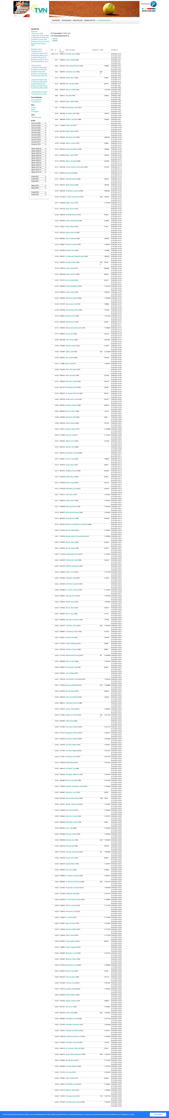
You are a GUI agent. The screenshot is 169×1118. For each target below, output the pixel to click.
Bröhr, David (69, 173)
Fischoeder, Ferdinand (73, 887)
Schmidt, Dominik (71, 179)
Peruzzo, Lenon (71, 983)
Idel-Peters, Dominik (72, 584)
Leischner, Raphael (72, 750)
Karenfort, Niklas (71, 929)
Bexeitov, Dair (70, 840)
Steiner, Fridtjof (70, 89)
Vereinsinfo (56, 20)
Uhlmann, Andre (71, 345)
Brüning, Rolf (70, 846)
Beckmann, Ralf (71, 417)
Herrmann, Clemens (72, 727)
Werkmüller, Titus (71, 488)
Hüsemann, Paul (71, 911)
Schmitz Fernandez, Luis (73, 1036)
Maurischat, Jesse (71, 965)
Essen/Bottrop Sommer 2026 (38, 44)
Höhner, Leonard (71, 905)
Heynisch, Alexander (72, 619)
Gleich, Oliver (70, 77)
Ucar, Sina (69, 1072)
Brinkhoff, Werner (71, 214)
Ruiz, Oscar (69, 1006)
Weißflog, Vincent (71, 471)
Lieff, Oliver (69, 494)
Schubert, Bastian (71, 405)
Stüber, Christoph (71, 161)
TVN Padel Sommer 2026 (39, 94)
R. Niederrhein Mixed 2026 (39, 82)
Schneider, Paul (71, 137)
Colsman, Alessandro (72, 852)
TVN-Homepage (36, 117)
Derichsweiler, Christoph (73, 679)
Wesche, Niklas (70, 530)
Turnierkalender (36, 102)
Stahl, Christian (70, 375)
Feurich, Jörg (70, 459)
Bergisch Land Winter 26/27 (39, 59)
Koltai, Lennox (70, 935)
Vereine (33, 107)
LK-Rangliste (35, 111)
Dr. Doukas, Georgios (72, 875)
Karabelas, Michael (72, 739)
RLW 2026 (34, 31)
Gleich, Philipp (70, 60)
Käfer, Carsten (70, 661)
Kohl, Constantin (71, 238)
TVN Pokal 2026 (36, 65)
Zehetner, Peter (71, 262)
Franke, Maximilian (72, 286)
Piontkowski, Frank (71, 560)
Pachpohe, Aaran (71, 625)
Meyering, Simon (71, 506)
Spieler (33, 109)
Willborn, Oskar (70, 1090)
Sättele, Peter (70, 203)
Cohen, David (70, 268)
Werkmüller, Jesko (71, 1084)
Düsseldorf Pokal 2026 (38, 71)
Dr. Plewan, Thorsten (72, 393)
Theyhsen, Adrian (71, 244)
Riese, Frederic (70, 411)
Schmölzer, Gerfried (72, 1042)
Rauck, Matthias (71, 995)
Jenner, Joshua (70, 709)
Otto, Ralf (68, 95)
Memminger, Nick (71, 387)
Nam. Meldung (78, 20)
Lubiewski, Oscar (71, 756)
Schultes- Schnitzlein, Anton (74, 786)
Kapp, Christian (70, 923)
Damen (55, 40)
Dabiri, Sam (69, 125)
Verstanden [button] (158, 1114)
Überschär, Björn (71, 369)
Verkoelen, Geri (71, 72)
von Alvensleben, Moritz (73, 1102)
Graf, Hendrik (70, 280)
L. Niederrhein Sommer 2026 (40, 35)
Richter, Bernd (70, 476)
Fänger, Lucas (70, 441)
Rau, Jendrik (70, 357)
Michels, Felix (70, 250)
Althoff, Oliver (70, 602)
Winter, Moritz (70, 185)
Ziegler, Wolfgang (71, 643)
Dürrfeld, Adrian (71, 54)
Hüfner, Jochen (70, 143)
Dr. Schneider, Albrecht (73, 1048)
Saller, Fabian (70, 226)
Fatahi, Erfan (70, 721)
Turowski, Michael (71, 1066)
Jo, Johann (69, 917)
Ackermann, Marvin (72, 703)
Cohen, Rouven (70, 423)
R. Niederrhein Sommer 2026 (40, 37)
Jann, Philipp (70, 673)
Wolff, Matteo (70, 762)
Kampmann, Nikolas (72, 733)
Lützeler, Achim (71, 429)
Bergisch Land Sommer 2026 (40, 41)
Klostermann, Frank (72, 399)
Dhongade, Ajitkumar (72, 774)
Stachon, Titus (70, 447)
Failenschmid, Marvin (72, 66)
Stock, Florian (70, 209)
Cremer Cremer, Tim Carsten (75, 167)
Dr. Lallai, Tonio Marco (73, 197)
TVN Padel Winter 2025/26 (39, 92)
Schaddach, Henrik (72, 1018)
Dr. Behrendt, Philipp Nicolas (75, 256)
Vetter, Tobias (70, 1078)
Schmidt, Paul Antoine (72, 1030)
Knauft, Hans (70, 637)
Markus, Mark (70, 500)
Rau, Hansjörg (70, 83)
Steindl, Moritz (70, 1060)
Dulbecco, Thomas (71, 715)
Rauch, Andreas (71, 274)
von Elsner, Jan (70, 768)
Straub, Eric (69, 334)
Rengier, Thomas (71, 1001)
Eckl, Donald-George (72, 798)
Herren (55, 39)
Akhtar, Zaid (69, 351)
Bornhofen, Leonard (72, 453)
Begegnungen (66, 20)
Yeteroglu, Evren (71, 1096)
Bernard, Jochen (71, 834)
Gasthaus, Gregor (71, 649)
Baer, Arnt (69, 363)
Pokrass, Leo (70, 435)
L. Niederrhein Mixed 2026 (39, 80)
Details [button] (138, 1114)
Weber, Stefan (70, 101)
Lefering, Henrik (71, 596)
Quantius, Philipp (71, 989)
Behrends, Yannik (71, 381)
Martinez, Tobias (71, 959)
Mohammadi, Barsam (72, 655)
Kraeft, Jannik (70, 292)
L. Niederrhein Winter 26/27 (39, 53)
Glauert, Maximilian (72, 220)
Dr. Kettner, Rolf (70, 113)
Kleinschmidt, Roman (72, 512)
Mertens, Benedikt (71, 780)
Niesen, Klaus (70, 607)
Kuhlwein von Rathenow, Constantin (77, 524)
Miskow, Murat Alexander (73, 328)
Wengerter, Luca (71, 792)
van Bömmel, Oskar (72, 631)
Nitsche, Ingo (70, 971)
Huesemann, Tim (71, 304)
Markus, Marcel (71, 232)
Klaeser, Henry (70, 542)
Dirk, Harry (69, 870)
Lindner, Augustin (71, 947)
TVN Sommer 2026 (37, 33)
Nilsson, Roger (70, 548)
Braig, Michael (70, 518)
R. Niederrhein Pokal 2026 (39, 69)
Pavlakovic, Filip (71, 578)
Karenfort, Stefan (71, 744)
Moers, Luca (69, 613)
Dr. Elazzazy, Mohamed (73, 881)
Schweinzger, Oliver (72, 310)
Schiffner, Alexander (72, 566)
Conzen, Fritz (70, 858)
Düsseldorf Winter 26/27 (38, 57)
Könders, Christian (71, 119)
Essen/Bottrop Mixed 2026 (39, 88)
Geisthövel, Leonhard (72, 191)
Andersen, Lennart (71, 816)
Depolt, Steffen (70, 864)
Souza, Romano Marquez (73, 1054)
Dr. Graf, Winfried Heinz (73, 899)
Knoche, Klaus (70, 691)
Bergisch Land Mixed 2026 (39, 86)
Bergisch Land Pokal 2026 (39, 73)
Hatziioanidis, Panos (72, 554)
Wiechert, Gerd (70, 316)
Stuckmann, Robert (71, 298)
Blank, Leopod (70, 482)
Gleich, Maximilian (71, 149)
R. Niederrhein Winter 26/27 (39, 55)
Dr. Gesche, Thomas (72, 590)
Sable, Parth (69, 1012)
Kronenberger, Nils (72, 107)
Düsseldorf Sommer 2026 (39, 39)
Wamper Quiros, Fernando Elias (75, 536)
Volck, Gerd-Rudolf (72, 697)
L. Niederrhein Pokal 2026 (39, 67)
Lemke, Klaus (70, 465)
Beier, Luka (69, 828)
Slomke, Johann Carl (72, 804)
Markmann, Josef (71, 953)
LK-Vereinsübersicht (104, 20)
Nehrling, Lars (70, 322)
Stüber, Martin (70, 131)
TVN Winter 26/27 (36, 51)
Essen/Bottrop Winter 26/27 (39, 61)
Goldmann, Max (71, 893)
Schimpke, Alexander (72, 1024)
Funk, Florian (70, 340)
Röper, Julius (70, 155)
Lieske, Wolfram (71, 941)
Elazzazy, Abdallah (72, 685)
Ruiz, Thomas (70, 810)
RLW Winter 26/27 (36, 49)
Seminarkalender (36, 100)
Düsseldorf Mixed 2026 (38, 84)
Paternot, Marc (70, 977)
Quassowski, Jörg (71, 667)
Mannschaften (89, 20)
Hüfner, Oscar (70, 572)
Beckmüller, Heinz (71, 822)
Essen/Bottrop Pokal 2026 (39, 76)
